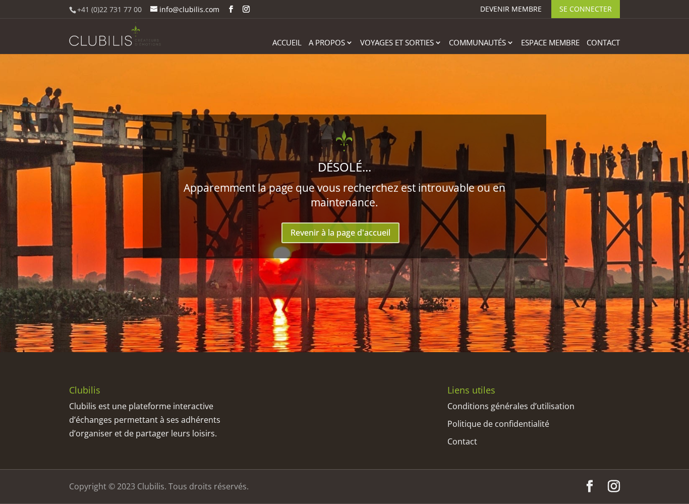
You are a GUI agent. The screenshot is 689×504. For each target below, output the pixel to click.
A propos (327, 43)
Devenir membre (511, 10)
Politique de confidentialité (498, 423)
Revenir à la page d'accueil (340, 232)
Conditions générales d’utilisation (511, 406)
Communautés (477, 43)
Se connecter (585, 9)
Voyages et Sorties (397, 43)
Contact (603, 43)
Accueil (287, 43)
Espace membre (550, 43)
